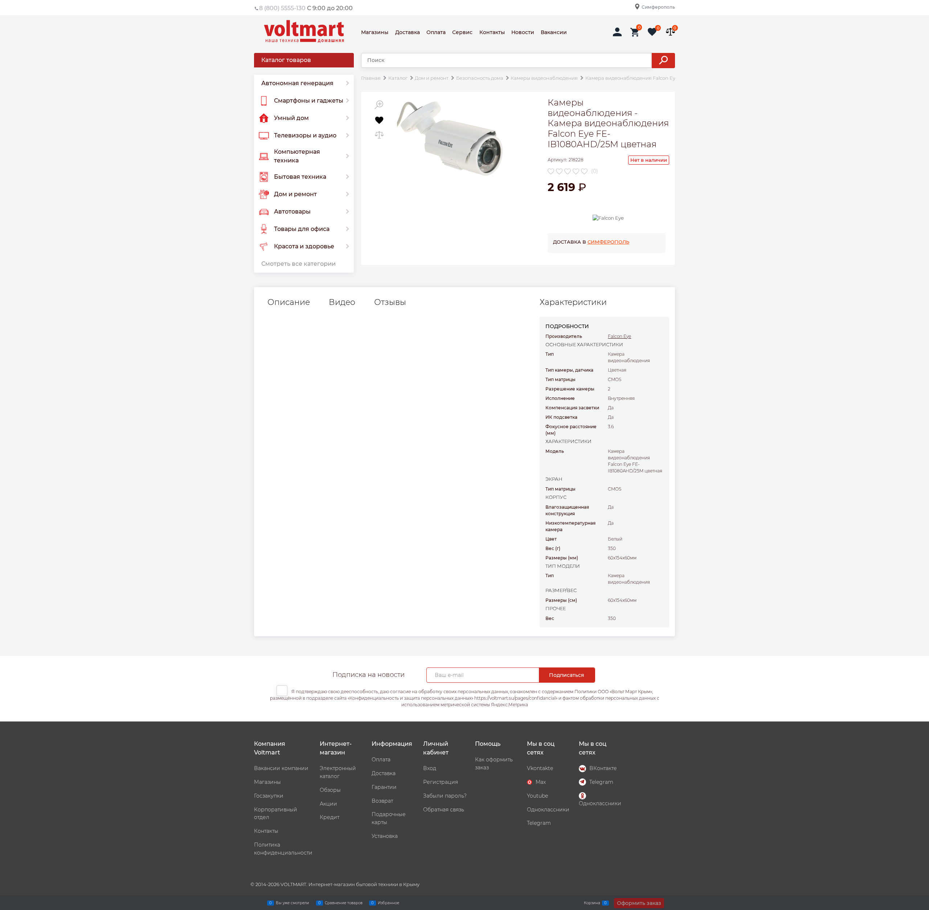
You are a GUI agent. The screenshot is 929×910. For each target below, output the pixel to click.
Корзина (592, 902)
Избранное (388, 902)
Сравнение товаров (344, 902)
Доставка (407, 32)
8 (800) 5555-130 (282, 8)
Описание (288, 302)
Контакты (492, 32)
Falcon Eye (619, 336)
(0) (594, 171)
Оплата (436, 32)
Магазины (374, 32)
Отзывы (390, 302)
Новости (522, 32)
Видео (342, 302)
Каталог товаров (286, 60)
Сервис (462, 32)
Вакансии (554, 32)
